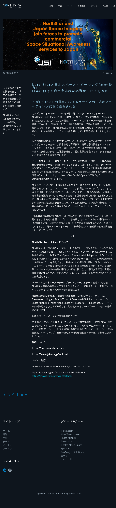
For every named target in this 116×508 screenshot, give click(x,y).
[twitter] (10, 471)
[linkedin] (4, 471)
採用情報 (81, 6)
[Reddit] (26, 394)
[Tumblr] (17, 394)
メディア (93, 6)
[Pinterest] (13, 394)
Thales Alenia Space (71, 445)
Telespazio (67, 441)
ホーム (6, 430)
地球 (51, 6)
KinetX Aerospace (70, 434)
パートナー (8, 445)
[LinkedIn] (22, 394)
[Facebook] (5, 394)
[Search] (113, 6)
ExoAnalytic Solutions (72, 452)
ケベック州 (66, 459)
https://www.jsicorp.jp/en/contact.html (52, 376)
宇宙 (60, 6)
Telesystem (67, 430)
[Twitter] (9, 394)
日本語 (105, 6)
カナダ (64, 455)
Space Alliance (68, 437)
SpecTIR (65, 448)
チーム (70, 6)
